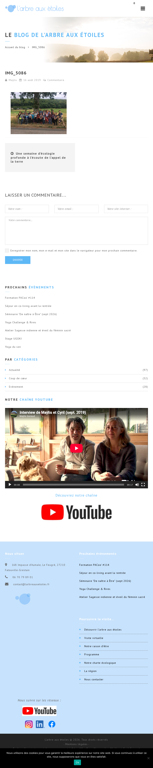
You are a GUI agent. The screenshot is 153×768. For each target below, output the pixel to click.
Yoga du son (13, 346)
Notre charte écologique (100, 662)
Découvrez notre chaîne (76, 495)
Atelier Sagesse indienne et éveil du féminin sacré (38, 330)
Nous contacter (94, 679)
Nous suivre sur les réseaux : (39, 700)
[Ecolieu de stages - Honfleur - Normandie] (34, 8)
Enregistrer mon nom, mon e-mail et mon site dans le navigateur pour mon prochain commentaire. (74, 250)
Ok (77, 762)
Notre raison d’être (96, 646)
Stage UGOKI (13, 338)
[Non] (148, 758)
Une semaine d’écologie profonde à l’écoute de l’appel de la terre (38, 157)
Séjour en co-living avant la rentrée (28, 306)
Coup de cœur (18, 378)
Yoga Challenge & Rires (20, 322)
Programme (91, 654)
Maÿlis (13, 80)
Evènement (16, 386)
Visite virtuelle (93, 638)
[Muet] (137, 485)
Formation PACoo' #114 (20, 297)
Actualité (14, 370)
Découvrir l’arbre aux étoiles (103, 629)
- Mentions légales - (76, 744)
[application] (76, 448)
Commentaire (55, 80)
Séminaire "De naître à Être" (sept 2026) (31, 314)
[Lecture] (10, 485)
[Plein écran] (143, 485)
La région (90, 671)
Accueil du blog (15, 47)
